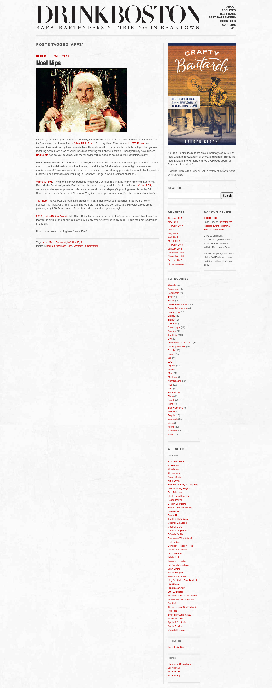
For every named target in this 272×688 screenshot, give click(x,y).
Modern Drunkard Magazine (182, 595)
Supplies (229, 25)
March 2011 (174, 241)
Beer (170, 296)
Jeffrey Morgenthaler (178, 564)
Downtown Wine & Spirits (181, 538)
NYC (170, 388)
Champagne (174, 327)
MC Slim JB (73, 242)
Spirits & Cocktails (177, 622)
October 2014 (175, 218)
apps (45, 242)
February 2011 (175, 244)
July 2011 (173, 229)
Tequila (171, 415)
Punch (171, 399)
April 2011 (173, 237)
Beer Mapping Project (179, 488)
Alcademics (174, 469)
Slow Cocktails (175, 618)
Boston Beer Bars (177, 503)
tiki (82, 242)
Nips (70, 245)
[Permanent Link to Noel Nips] (48, 63)
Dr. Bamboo (174, 541)
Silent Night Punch (84, 143)
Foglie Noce (210, 217)
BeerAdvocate (175, 492)
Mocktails (173, 377)
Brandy (171, 315)
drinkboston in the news (180, 342)
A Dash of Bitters (176, 461)
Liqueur (172, 365)
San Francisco (175, 407)
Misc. (170, 373)
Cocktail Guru (175, 526)
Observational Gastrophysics (183, 607)
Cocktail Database (177, 522)
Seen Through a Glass (179, 614)
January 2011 (175, 248)
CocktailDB (144, 185)
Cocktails (228, 21)
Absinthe (172, 285)
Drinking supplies (177, 346)
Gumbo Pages (175, 553)
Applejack (173, 289)
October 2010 (175, 260)
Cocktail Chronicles (178, 519)
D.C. (170, 338)
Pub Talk (172, 610)
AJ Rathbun (174, 465)
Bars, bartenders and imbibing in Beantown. (117, 28)
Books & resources (56, 245)
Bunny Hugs (174, 515)
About (231, 6)
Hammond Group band (179, 663)
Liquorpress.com (176, 587)
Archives (229, 10)
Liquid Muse (174, 584)
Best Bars (228, 14)
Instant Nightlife (176, 646)
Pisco (171, 396)
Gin (169, 357)
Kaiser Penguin (175, 572)
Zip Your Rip (174, 675)
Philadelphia (174, 392)
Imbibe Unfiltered (176, 557)
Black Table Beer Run (179, 496)
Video (171, 422)
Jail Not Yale (174, 667)
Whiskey (172, 430)
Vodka (171, 426)
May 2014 (173, 221)
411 (233, 28)
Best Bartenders (222, 17)
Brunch (171, 319)
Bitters (171, 300)
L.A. (170, 361)
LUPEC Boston (136, 143)
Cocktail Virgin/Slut (177, 530)
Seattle (171, 411)
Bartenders (173, 292)
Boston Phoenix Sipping (180, 507)
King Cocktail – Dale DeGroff (182, 580)
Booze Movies (175, 499)
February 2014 (175, 225)
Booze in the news (177, 308)
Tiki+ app (41, 200)
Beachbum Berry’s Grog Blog (183, 484)
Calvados (173, 323)
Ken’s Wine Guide (177, 576)
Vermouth (78, 245)
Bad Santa (42, 154)
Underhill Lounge (176, 629)
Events (171, 350)
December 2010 (176, 252)
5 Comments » (92, 245)
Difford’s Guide (175, 534)
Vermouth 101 (44, 181)
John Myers (174, 568)
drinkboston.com (118, 14)
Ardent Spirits (175, 476)
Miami (171, 369)
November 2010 (176, 256)
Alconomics (174, 473)
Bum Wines (174, 511)
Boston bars (174, 312)
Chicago (172, 331)
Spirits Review (175, 626)
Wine (170, 434)
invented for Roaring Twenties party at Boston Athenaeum (218, 225)
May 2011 (173, 233)
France (171, 354)
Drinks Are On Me (177, 549)
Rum (170, 403)
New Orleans (174, 380)
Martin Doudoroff (57, 242)
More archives (176, 263)
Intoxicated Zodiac (177, 561)
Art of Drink (174, 480)
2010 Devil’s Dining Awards (52, 216)
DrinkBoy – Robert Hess (180, 545)
